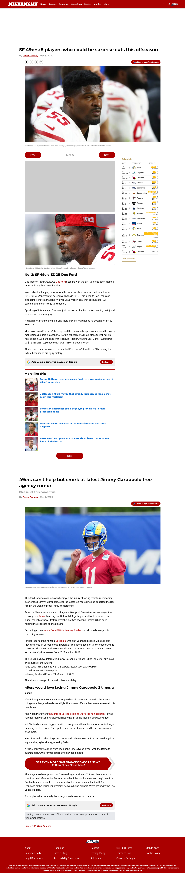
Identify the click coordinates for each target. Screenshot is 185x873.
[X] (169, 4)
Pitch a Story (61, 853)
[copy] (41, 62)
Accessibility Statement (67, 858)
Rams (42, 616)
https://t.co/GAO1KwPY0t (83, 666)
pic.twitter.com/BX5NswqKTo (41, 670)
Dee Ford (61, 281)
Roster (87, 4)
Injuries (97, 4)
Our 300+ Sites (124, 848)
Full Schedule (129, 259)
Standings (76, 4)
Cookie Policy (153, 853)
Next (106, 155)
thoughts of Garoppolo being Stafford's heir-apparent (76, 713)
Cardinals (60, 640)
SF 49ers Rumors (42, 826)
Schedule (64, 4)
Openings (59, 848)
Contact (95, 848)
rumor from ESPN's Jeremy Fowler (62, 630)
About (28, 848)
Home (28, 826)
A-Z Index (96, 858)
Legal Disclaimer (34, 858)
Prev (32, 155)
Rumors (52, 4)
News (43, 4)
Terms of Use (123, 853)
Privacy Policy (98, 853)
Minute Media (21, 865)
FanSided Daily (33, 853)
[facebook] (164, 4)
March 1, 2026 (66, 674)
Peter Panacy (30, 55)
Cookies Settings (125, 858)
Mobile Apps (152, 848)
